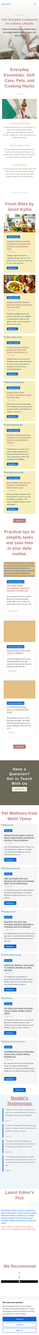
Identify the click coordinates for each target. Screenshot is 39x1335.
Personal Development (19, 123)
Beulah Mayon (12, 671)
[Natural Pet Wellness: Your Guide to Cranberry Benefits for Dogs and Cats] (11, 955)
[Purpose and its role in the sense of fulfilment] (19, 631)
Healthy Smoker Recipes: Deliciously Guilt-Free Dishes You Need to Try (18, 349)
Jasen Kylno (11, 251)
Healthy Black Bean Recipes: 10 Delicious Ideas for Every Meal (19, 394)
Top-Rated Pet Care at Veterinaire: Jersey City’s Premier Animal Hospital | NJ (19, 1054)
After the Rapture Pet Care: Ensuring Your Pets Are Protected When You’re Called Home (19, 881)
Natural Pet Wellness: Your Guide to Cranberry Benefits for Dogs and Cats (19, 967)
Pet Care (8, 830)
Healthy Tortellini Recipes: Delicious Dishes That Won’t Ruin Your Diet (19, 304)
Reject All (19, 1330)
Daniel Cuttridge (12, 611)
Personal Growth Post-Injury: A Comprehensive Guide (18, 709)
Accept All (19, 1319)
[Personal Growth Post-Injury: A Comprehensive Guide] (19, 689)
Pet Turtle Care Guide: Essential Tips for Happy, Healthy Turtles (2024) (18, 1010)
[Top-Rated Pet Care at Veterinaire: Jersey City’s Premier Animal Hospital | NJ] (13, 1041)
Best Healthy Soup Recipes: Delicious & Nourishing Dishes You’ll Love (19, 485)
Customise (19, 1325)
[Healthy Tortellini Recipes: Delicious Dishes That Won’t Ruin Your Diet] (19, 284)
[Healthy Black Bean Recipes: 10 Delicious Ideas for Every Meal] (14, 382)
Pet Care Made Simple (19, 145)
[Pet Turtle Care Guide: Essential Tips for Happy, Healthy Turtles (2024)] (6, 998)
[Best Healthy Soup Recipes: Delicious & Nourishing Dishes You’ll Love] (14, 472)
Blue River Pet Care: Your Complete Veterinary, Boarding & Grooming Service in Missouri (18, 924)
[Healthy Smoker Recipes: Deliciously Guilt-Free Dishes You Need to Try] (13, 337)
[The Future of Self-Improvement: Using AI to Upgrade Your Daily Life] (19, 569)
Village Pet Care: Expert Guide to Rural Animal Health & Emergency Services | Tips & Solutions (19, 837)
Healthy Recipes (19, 165)
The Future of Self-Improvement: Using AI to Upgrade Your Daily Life (18, 588)
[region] (19, 1317)
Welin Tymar (9, 843)
